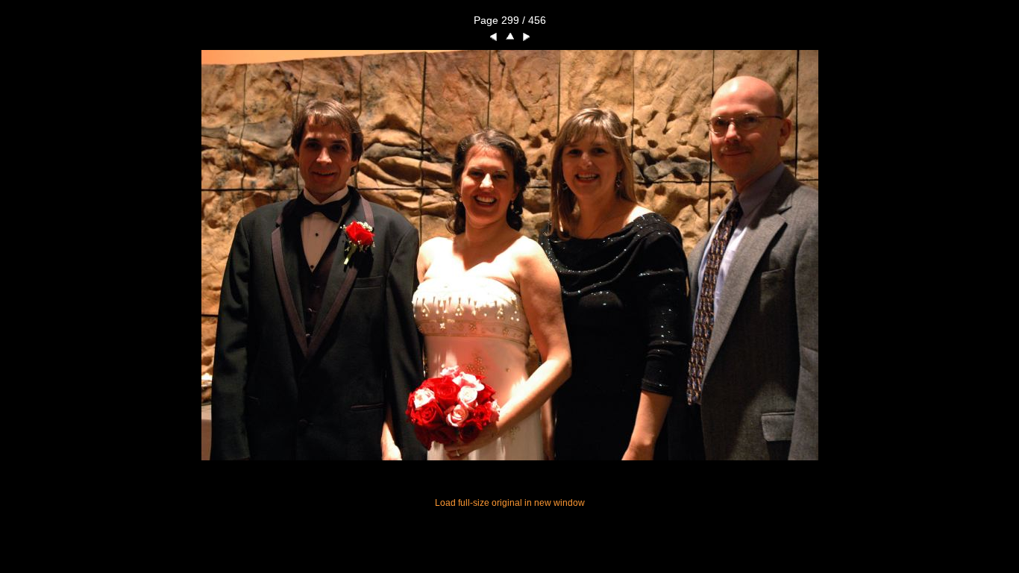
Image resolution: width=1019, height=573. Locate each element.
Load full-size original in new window (510, 503)
